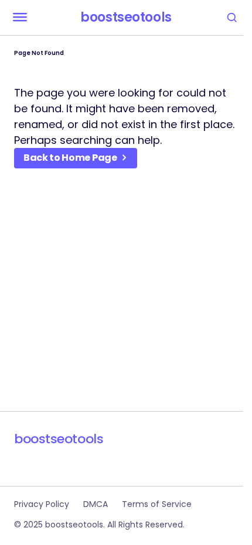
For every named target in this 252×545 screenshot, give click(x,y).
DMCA (95, 504)
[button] (20, 17)
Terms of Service (157, 504)
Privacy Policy (41, 504)
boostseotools (125, 17)
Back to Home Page (70, 157)
